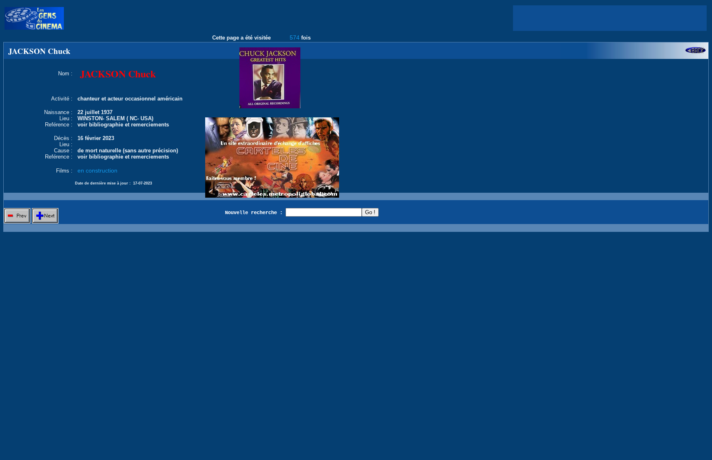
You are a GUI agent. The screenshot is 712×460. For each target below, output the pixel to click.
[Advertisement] (609, 18)
